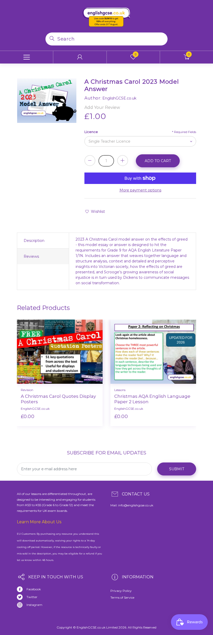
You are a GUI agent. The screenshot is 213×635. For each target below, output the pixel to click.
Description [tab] (34, 240)
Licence (91, 132)
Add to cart (158, 160)
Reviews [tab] (31, 256)
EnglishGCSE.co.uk (35, 409)
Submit (176, 469)
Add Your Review (102, 107)
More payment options (140, 190)
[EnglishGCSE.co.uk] (106, 16)
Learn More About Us (39, 521)
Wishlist (98, 211)
